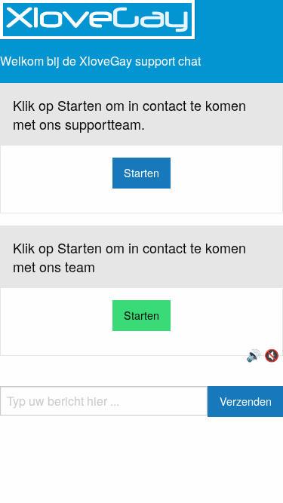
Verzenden (246, 401)
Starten (141, 172)
